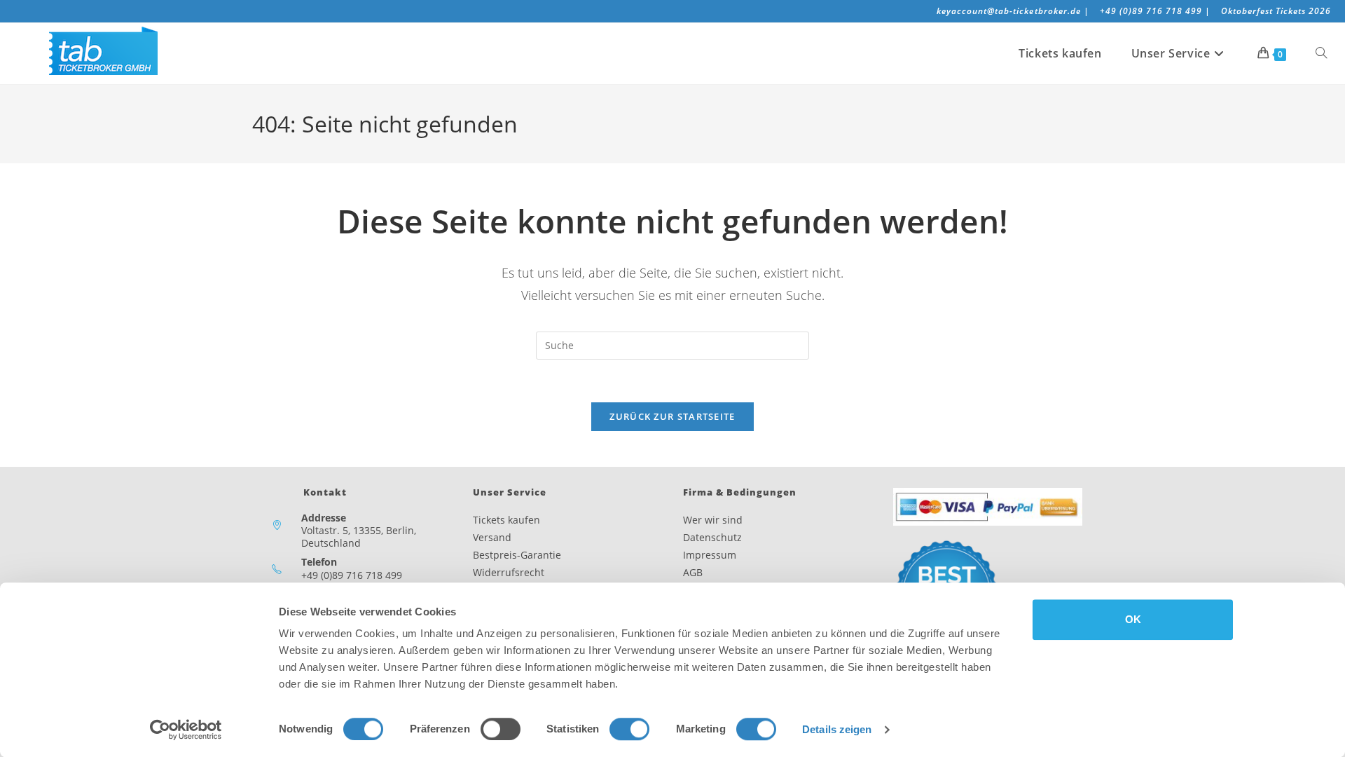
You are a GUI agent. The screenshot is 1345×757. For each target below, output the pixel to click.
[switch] (500, 729)
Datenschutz (712, 537)
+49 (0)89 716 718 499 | (1155, 11)
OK (1133, 619)
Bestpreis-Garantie (517, 554)
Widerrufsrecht (508, 572)
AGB (693, 572)
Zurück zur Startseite (672, 416)
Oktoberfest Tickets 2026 (1276, 11)
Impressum (709, 554)
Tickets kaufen (506, 519)
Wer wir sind (713, 519)
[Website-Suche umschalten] (1321, 53)
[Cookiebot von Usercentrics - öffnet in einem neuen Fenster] (186, 729)
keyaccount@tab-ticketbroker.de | (1013, 11)
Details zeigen (836, 729)
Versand (492, 537)
